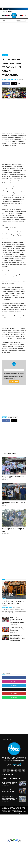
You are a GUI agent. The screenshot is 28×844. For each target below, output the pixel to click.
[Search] (25, 20)
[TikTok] (16, 770)
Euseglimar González (7, 607)
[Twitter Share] (11, 840)
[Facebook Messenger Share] (16, 840)
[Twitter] (19, 770)
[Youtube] (23, 770)
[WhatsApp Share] (14, 840)
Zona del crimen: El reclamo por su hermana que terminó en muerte (13, 603)
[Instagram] (8, 770)
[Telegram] (12, 770)
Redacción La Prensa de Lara (11, 79)
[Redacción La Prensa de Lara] (3, 79)
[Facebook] (4, 770)
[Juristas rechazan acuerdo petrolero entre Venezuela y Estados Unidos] (5, 629)
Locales (4, 55)
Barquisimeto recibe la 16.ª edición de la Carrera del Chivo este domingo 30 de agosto (13, 530)
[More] (19, 83)
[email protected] (16, 764)
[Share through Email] (19, 840)
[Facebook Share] (8, 840)
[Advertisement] (14, 38)
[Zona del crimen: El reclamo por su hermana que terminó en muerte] (14, 590)
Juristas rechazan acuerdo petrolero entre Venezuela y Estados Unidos (17, 629)
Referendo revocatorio (12, 417)
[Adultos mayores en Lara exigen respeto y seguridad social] (14, 465)
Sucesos (4, 598)
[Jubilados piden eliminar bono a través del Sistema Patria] (14, 491)
